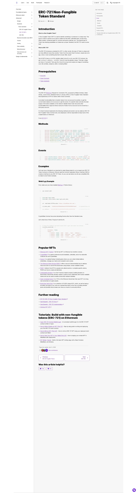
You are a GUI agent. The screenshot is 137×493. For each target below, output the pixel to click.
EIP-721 (44, 118)
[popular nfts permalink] (38, 247)
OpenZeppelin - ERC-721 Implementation (52, 304)
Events (98, 23)
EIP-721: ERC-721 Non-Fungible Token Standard (54, 299)
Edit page (51, 21)
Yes (43, 368)
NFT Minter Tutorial (45, 340)
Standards (19, 23)
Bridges (19, 21)
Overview (18, 9)
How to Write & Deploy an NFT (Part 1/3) (51, 326)
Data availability (20, 46)
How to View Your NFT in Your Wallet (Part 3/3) (53, 335)
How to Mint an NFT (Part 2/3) (48, 331)
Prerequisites (100, 15)
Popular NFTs (100, 28)
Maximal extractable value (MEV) (25, 37)
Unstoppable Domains (47, 272)
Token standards (22, 26)
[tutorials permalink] (38, 316)
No (50, 368)
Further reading (100, 30)
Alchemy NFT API (45, 307)
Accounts (42, 75)
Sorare (42, 259)
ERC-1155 (21, 35)
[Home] (17, 2)
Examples (99, 25)
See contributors (53, 350)
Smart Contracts (44, 78)
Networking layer (21, 49)
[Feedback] (134, 490)
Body (98, 18)
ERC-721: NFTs (22, 32)
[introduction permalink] (38, 29)
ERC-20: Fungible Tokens (25, 29)
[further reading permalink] (38, 294)
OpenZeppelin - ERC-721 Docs (49, 301)
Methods (99, 20)
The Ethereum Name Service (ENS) (50, 263)
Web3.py (61, 185)
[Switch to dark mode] (107, 2)
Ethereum (49, 93)
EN (116, 2)
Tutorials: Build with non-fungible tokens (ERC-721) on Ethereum (108, 33)
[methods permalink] (38, 124)
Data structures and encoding (21, 52)
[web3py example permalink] (38, 166)
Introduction (99, 13)
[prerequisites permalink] (38, 71)
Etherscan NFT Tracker (47, 252)
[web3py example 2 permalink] (38, 181)
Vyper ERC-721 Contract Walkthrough (50, 322)
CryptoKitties (44, 254)
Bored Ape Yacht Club (47, 283)
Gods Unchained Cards (47, 279)
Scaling (19, 43)
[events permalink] (38, 150)
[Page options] (46, 21)
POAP (42, 268)
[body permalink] (38, 88)
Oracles (19, 40)
